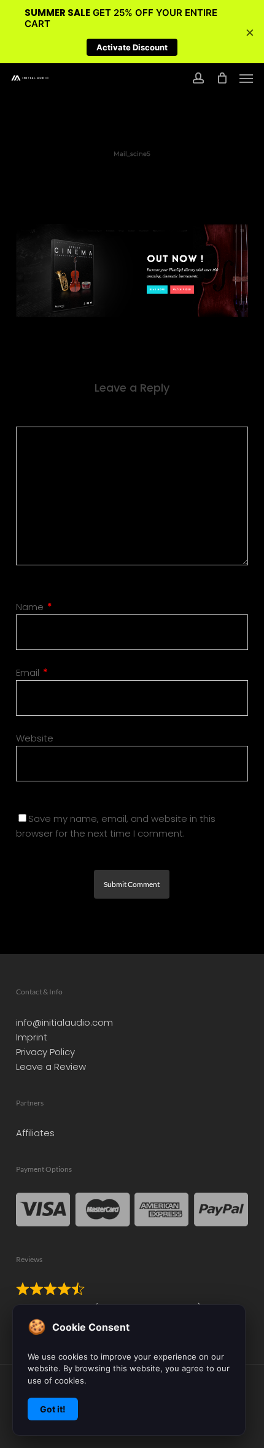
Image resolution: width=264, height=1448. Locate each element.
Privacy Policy (45, 1051)
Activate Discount (132, 47)
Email (32, 672)
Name (34, 606)
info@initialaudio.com (64, 1022)
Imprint (31, 1037)
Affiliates (35, 1132)
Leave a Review (51, 1066)
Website (34, 738)
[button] (246, 78)
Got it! (53, 1409)
